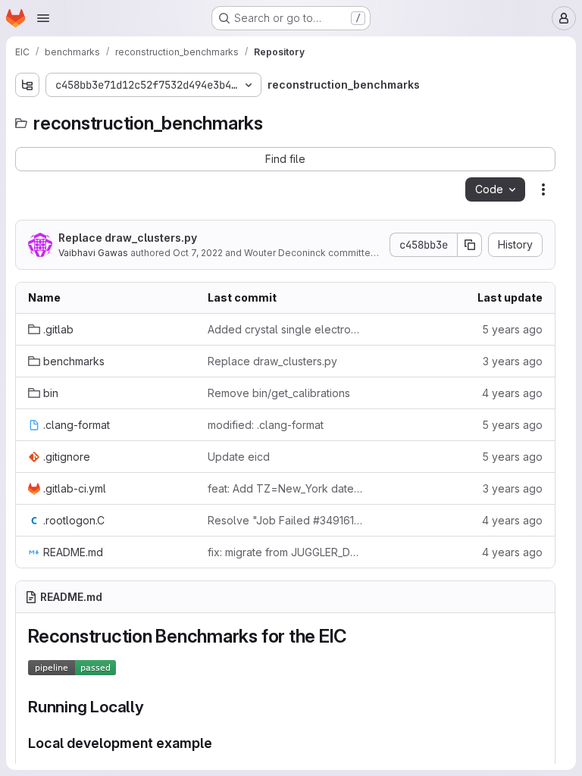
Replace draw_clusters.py (127, 237)
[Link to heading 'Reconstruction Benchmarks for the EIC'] (356, 636)
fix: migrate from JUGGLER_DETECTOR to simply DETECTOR (285, 552)
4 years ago (512, 392)
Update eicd (239, 456)
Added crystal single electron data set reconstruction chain (285, 329)
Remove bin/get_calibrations (279, 392)
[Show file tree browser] (27, 85)
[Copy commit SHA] (470, 245)
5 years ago (512, 329)
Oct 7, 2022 (198, 252)
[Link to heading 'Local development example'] (219, 743)
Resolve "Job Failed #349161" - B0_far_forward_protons (285, 520)
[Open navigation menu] (43, 18)
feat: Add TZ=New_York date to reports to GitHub (285, 488)
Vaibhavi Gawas (93, 252)
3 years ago (513, 361)
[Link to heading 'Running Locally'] (152, 706)
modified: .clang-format (266, 424)
